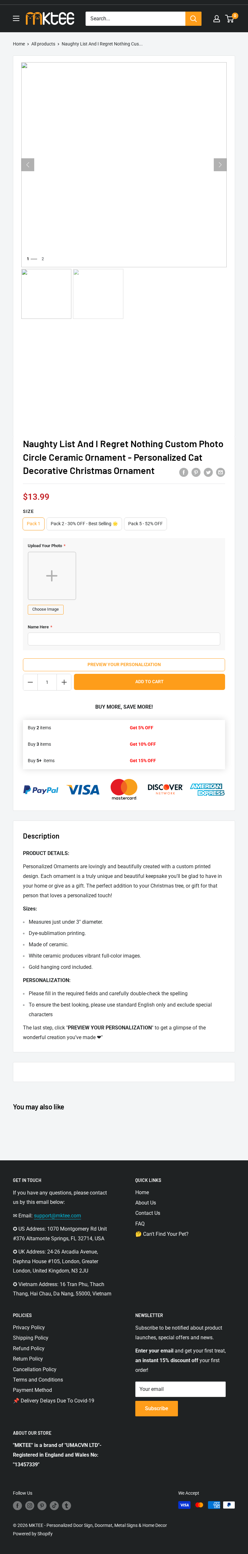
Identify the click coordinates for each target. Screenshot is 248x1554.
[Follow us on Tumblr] (66, 1505)
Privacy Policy (29, 1327)
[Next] (220, 164)
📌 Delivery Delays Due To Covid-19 (53, 1401)
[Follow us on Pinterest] (41, 1505)
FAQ (140, 1224)
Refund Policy (29, 1348)
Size (28, 511)
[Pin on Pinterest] (196, 472)
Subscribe (156, 1408)
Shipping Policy (30, 1338)
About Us (145, 1203)
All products (43, 43)
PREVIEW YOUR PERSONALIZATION (124, 664)
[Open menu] (16, 18)
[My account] (216, 18)
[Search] (193, 19)
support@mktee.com (57, 1216)
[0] (230, 19)
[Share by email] (220, 472)
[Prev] (27, 164)
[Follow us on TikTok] (54, 1505)
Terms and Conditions (38, 1380)
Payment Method (32, 1390)
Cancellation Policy (35, 1369)
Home (19, 43)
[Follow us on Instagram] (29, 1505)
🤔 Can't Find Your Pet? (162, 1234)
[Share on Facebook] (183, 472)
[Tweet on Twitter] (208, 472)
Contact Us (147, 1213)
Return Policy (28, 1359)
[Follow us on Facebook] (17, 1505)
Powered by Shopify (33, 1533)
